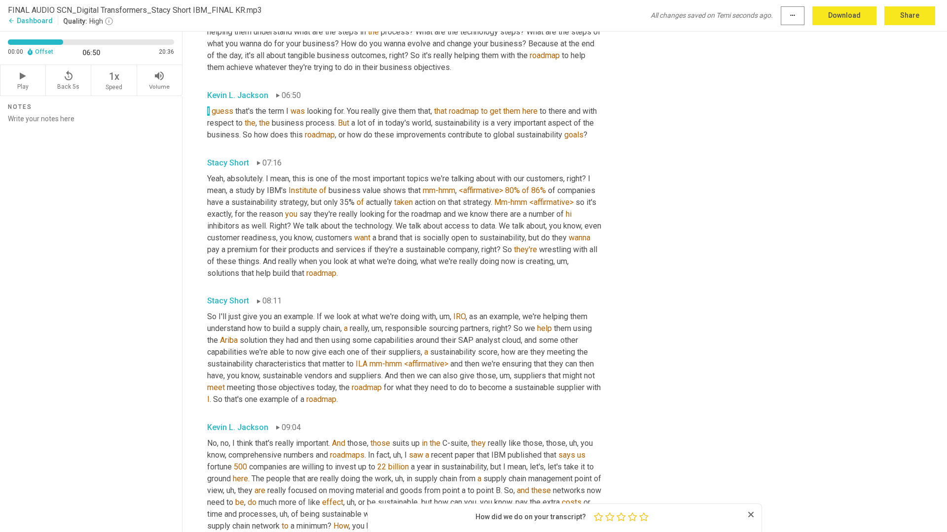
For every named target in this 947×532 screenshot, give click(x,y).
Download (844, 15)
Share (909, 15)
